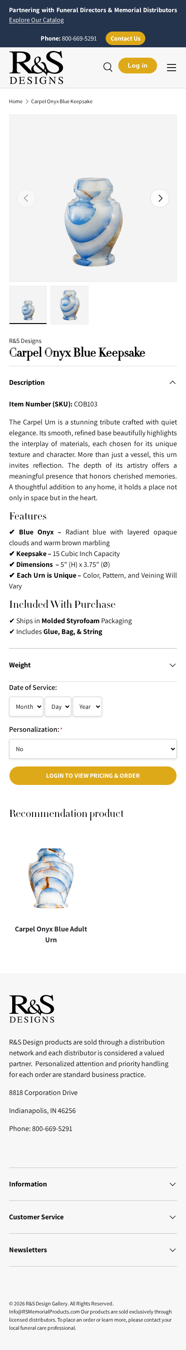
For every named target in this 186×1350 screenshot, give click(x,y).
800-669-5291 (79, 38)
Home (16, 101)
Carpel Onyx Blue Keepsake (62, 101)
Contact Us (125, 38)
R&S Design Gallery (47, 1303)
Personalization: (36, 729)
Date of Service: (33, 687)
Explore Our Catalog (36, 19)
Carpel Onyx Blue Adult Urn (51, 934)
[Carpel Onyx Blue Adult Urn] (51, 878)
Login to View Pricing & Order (93, 775)
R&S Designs (25, 341)
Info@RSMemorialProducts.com (44, 1311)
